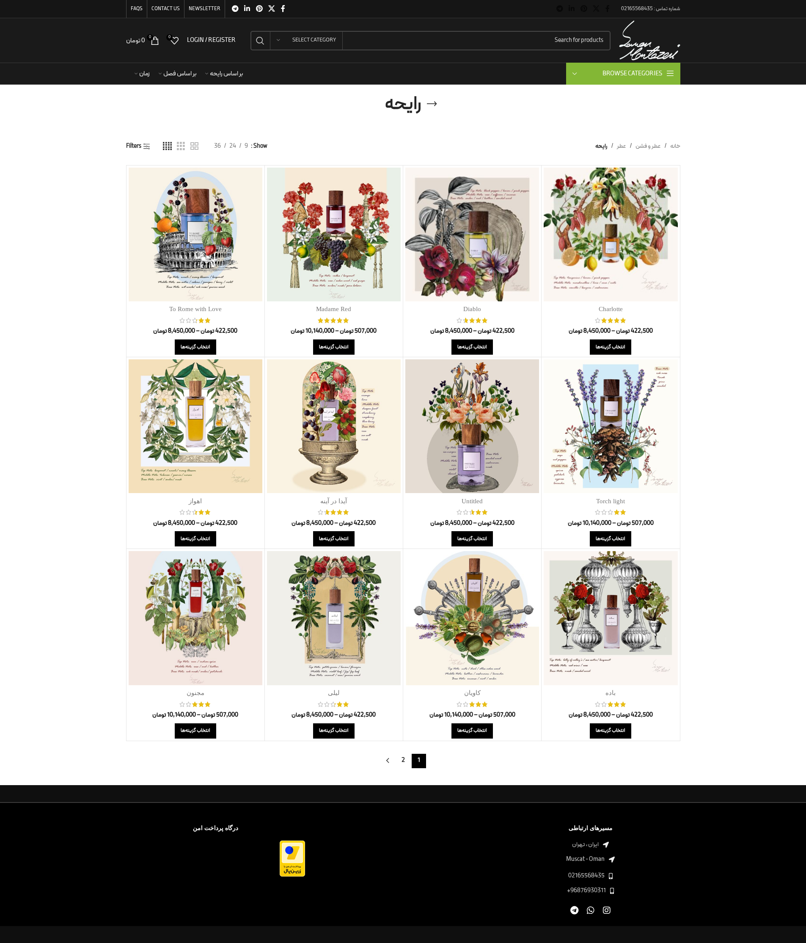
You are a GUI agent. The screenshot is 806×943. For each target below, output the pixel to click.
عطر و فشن (648, 146)
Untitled (472, 501)
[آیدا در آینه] (334, 426)
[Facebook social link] (607, 9)
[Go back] (432, 104)
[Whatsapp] (590, 911)
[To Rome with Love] (195, 234)
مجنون (195, 692)
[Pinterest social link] (584, 9)
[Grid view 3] (181, 146)
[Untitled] (472, 426)
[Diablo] (472, 234)
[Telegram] (574, 911)
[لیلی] (334, 618)
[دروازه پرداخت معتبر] (292, 858)
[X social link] (596, 9)
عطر (621, 146)
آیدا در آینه (333, 501)
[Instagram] (606, 911)
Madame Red (333, 309)
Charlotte (611, 309)
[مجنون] (195, 618)
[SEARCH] (260, 40)
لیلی (334, 692)
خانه (675, 146)
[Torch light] (610, 426)
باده (610, 692)
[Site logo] (649, 40)
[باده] (610, 618)
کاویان (472, 692)
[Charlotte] (610, 234)
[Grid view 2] (194, 146)
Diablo (472, 309)
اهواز (195, 501)
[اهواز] (195, 426)
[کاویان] (472, 618)
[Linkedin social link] (572, 9)
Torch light (610, 501)
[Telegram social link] (559, 9)
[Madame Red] (334, 234)
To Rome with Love (195, 309)
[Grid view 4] (167, 146)
